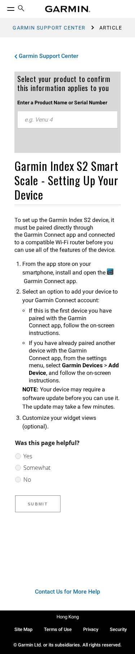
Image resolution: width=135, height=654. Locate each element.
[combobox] (67, 120)
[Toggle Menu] (4, 7)
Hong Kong (68, 616)
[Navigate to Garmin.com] (67, 9)
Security (118, 629)
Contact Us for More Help (67, 591)
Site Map (23, 629)
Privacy (90, 629)
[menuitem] (21, 9)
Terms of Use (58, 629)
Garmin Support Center (49, 28)
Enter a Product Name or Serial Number (62, 102)
